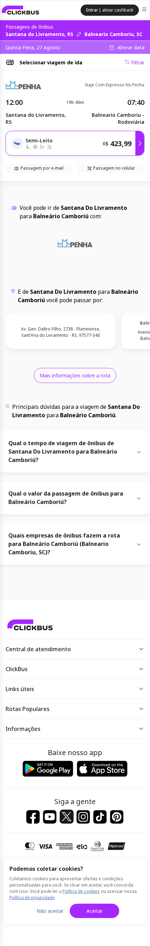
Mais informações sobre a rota (75, 375)
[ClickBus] (20, 10)
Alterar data (130, 47)
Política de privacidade (32, 898)
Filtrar (137, 62)
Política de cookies (81, 891)
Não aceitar (50, 911)
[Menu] (145, 10)
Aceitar (95, 911)
